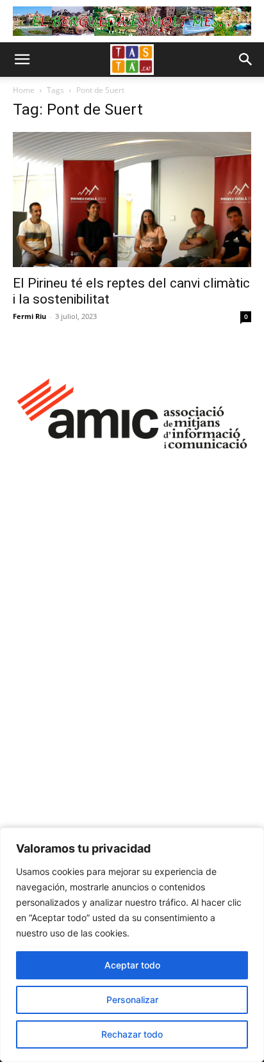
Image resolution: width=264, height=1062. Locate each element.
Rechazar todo (132, 1034)
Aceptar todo (132, 965)
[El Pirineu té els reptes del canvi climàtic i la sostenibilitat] (132, 199)
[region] (132, 945)
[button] (21, 59)
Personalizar (132, 999)
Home (24, 90)
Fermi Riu (29, 316)
